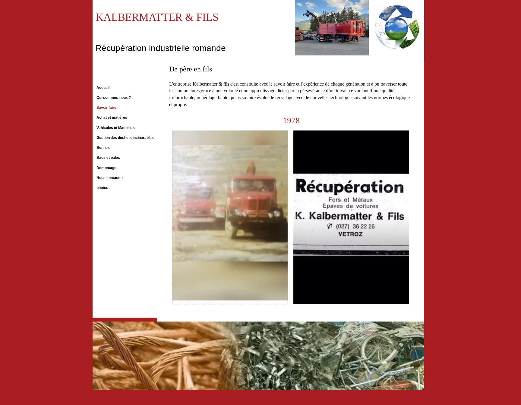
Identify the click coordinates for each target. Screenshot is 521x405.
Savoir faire (106, 107)
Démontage (106, 168)
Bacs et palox (108, 157)
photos (102, 188)
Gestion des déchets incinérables (125, 138)
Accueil (102, 88)
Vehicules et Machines (115, 128)
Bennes (103, 148)
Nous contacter (109, 178)
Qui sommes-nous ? (113, 98)
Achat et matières (111, 117)
